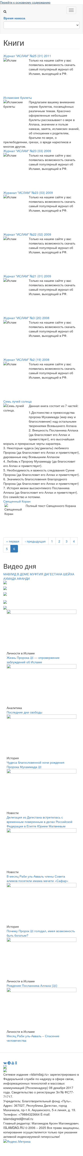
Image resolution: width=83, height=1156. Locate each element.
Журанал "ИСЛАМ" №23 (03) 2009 (28, 192)
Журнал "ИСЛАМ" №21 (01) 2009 (27, 276)
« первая (12, 541)
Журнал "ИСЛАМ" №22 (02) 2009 (27, 234)
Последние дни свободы (24, 712)
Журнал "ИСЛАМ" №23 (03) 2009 (27, 151)
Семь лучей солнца (17, 401)
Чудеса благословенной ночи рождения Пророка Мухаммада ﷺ (35, 764)
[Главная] (7, 7)
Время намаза (14, 18)
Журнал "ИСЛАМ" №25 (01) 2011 (27, 56)
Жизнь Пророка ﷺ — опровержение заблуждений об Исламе (33, 659)
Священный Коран (17, 501)
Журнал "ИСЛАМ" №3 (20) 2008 (26, 318)
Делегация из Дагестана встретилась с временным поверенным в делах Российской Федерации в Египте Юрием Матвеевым (39, 821)
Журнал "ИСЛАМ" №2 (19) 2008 (26, 359)
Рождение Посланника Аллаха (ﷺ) (32, 985)
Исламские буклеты (17, 97)
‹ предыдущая (35, 541)
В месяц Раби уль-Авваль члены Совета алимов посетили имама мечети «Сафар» (37, 878)
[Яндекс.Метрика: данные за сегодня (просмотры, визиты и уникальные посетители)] (17, 1141)
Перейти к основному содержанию (25, 2)
